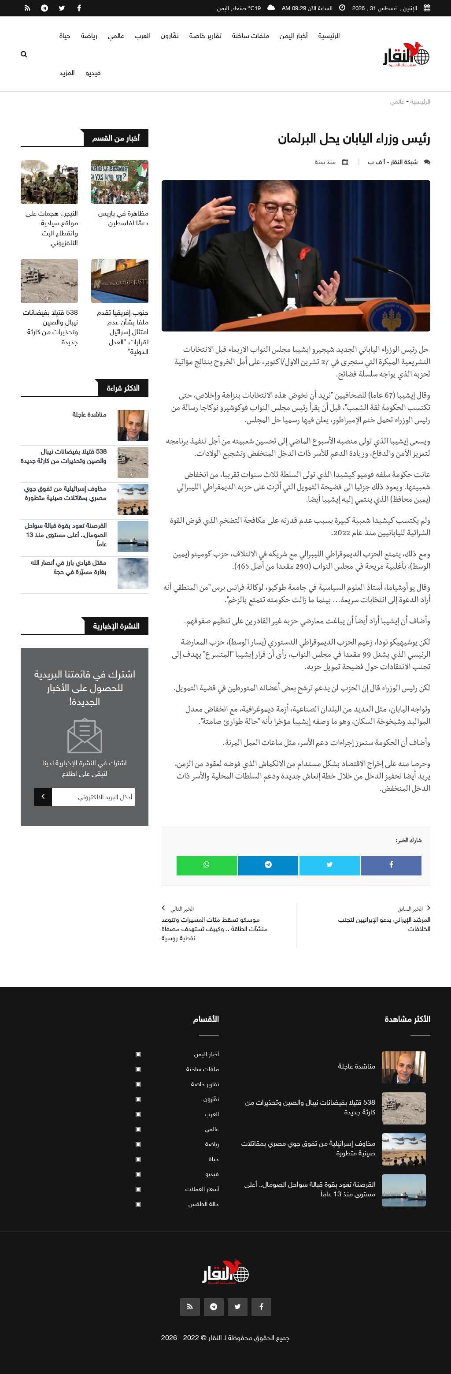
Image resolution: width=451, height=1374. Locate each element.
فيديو (93, 72)
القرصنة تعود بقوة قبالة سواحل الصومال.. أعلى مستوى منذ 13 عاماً (66, 534)
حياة (64, 35)
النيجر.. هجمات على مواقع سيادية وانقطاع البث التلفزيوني (52, 228)
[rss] (27, 8)
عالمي (116, 35)
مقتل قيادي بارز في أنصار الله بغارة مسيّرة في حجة (69, 567)
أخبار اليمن (294, 35)
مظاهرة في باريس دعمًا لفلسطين (123, 218)
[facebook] (78, 8)
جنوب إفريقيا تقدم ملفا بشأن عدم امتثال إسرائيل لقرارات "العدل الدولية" (122, 332)
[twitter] (61, 8)
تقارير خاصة (205, 35)
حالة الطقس (177, 1204)
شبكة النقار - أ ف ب (393, 162)
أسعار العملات (177, 1189)
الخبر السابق (384, 919)
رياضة (89, 35)
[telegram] (44, 8)
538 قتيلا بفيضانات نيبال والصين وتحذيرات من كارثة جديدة (50, 327)
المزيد (67, 72)
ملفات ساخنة (250, 35)
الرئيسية (329, 35)
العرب (142, 35)
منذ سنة (325, 162)
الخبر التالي (215, 924)
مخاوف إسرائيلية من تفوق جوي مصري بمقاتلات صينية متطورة (65, 493)
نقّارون (170, 35)
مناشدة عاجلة (90, 414)
